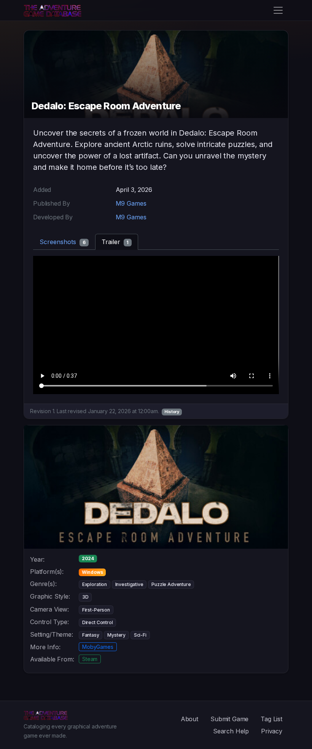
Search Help (231, 731)
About (189, 719)
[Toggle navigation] (278, 10)
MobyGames (97, 647)
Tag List (271, 719)
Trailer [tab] (115, 242)
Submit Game (229, 719)
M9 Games (131, 203)
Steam (89, 659)
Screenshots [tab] (63, 242)
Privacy (271, 731)
